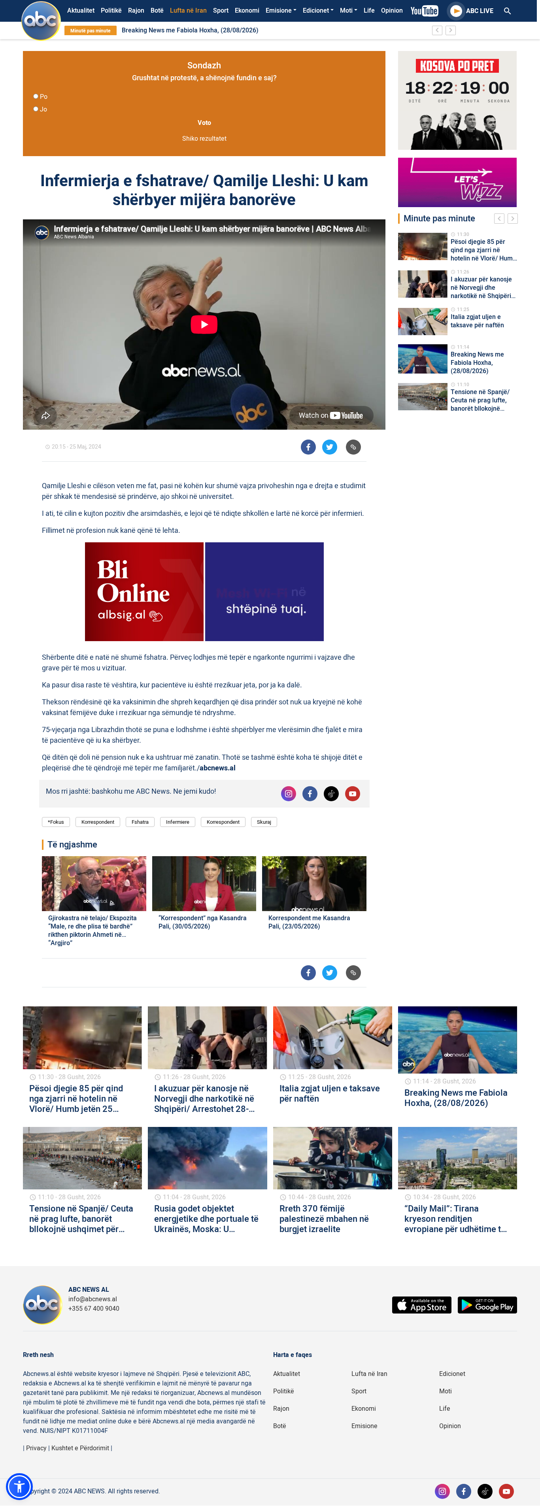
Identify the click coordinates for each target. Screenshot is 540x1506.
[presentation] (501, 219)
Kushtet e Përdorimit (80, 1448)
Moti (346, 10)
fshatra (140, 822)
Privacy (36, 1448)
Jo (43, 109)
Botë (157, 10)
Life (369, 10)
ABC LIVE (479, 11)
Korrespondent (97, 822)
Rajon (136, 10)
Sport (220, 10)
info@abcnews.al (92, 1299)
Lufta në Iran (188, 10)
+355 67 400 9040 (93, 1309)
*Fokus (56, 822)
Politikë (111, 10)
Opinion (392, 10)
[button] (19, 1486)
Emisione (279, 10)
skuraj (264, 822)
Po (43, 97)
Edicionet (316, 10)
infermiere (177, 822)
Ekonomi (247, 10)
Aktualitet (80, 10)
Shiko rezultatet (204, 138)
